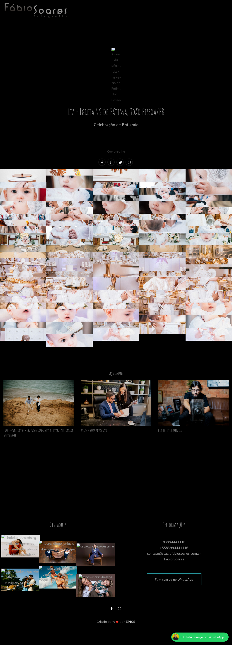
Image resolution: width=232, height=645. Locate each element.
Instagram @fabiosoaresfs (116, 478)
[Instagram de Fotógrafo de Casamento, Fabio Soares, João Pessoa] (120, 608)
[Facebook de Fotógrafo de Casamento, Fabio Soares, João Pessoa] (112, 608)
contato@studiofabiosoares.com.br (174, 553)
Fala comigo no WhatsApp (174, 579)
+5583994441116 (174, 547)
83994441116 (174, 542)
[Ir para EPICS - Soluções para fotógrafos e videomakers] (116, 622)
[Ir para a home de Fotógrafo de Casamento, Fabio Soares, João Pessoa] (35, 9)
